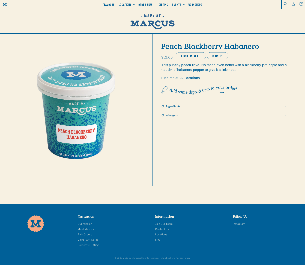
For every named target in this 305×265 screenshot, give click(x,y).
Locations (161, 234)
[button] (285, 4)
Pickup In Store (191, 55)
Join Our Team (164, 223)
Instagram (239, 223)
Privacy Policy (183, 258)
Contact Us (162, 229)
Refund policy (167, 258)
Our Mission (85, 223)
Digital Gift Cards (88, 239)
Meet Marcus (86, 229)
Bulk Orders (85, 234)
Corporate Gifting (88, 244)
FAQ (157, 239)
